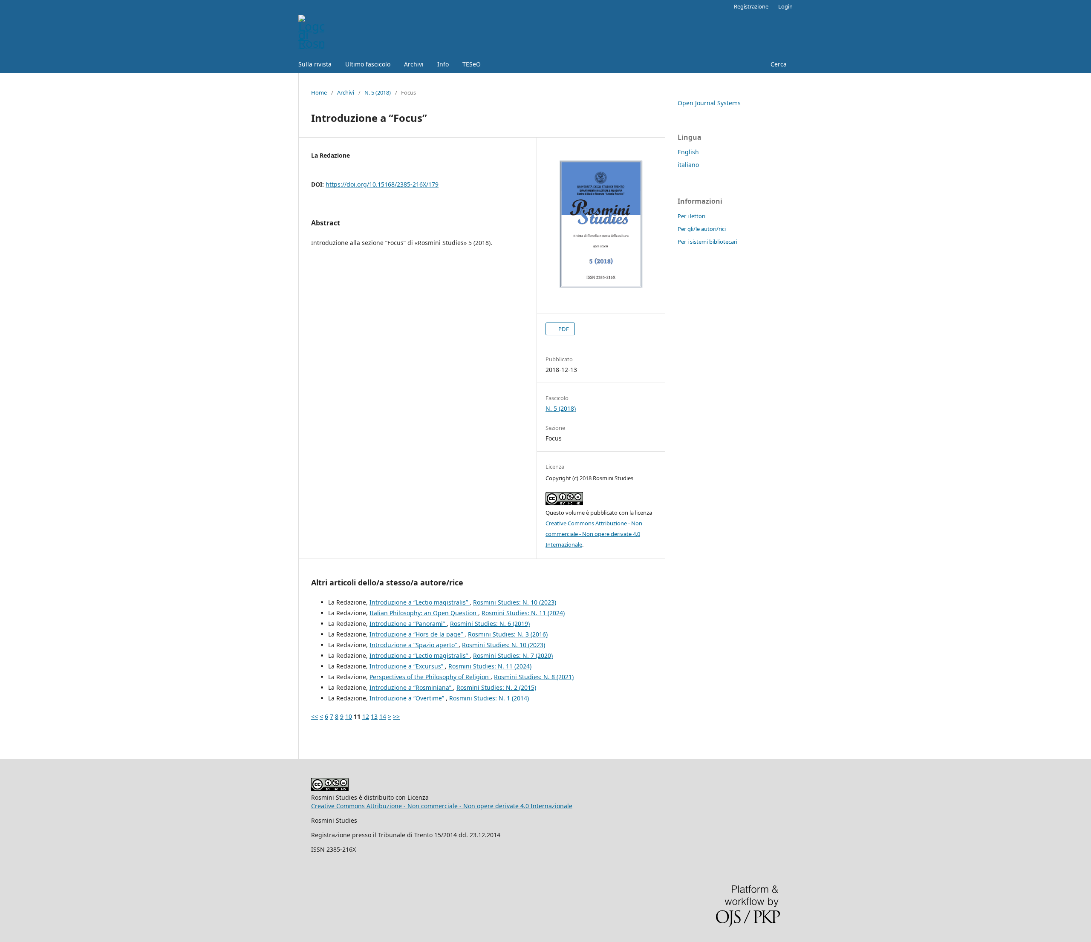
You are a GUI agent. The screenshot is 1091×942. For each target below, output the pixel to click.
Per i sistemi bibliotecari (707, 241)
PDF (563, 329)
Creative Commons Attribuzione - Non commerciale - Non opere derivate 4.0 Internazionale (594, 533)
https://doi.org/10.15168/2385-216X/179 (382, 184)
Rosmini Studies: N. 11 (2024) (523, 613)
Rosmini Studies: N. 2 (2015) (496, 687)
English (688, 152)
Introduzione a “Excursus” (407, 666)
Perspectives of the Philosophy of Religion (430, 677)
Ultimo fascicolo (367, 64)
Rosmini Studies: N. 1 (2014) (489, 698)
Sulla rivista (315, 64)
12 (365, 716)
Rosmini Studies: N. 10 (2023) (514, 602)
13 (374, 716)
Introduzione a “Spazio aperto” (414, 645)
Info (443, 64)
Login (785, 6)
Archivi (414, 64)
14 (382, 716)
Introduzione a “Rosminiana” (411, 687)
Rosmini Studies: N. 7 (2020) (513, 655)
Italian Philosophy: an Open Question (423, 613)
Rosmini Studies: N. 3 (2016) (508, 634)
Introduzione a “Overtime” (407, 698)
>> (396, 716)
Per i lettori (691, 216)
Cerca (778, 64)
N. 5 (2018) (377, 92)
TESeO (471, 64)
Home (319, 92)
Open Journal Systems (709, 103)
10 (348, 716)
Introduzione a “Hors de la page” (417, 634)
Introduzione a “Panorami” (408, 623)
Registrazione (751, 6)
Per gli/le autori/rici (702, 229)
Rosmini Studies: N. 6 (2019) (490, 623)
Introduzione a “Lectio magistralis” (419, 602)
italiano (688, 165)
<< (314, 716)
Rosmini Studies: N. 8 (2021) (534, 677)
